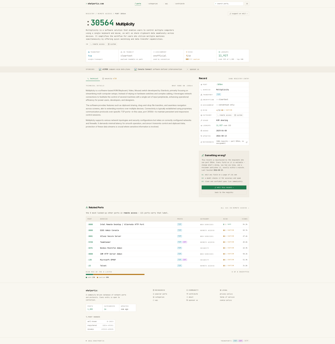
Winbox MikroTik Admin (111, 248)
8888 (90, 230)
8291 (90, 248)
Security (204, 248)
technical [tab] (94, 79)
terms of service (227, 297)
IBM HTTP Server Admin (111, 254)
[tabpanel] (139, 106)
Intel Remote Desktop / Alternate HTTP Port (122, 224)
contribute (179, 4)
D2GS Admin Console (109, 230)
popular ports (161, 294)
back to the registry (224, 192)
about (191, 297)
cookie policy (226, 300)
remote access (130, 213)
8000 (90, 224)
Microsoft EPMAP (108, 260)
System (113, 44)
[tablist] (139, 79)
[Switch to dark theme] (247, 4)
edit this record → (225, 187)
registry (90, 14)
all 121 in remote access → (235, 208)
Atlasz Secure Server (110, 236)
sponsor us (193, 300)
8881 (90, 236)
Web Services (206, 224)
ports (138, 4)
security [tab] (111, 79)
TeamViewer (105, 242)
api (165, 4)
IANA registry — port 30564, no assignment (230, 142)
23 (89, 265)
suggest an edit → (239, 14)
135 (90, 260)
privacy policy (226, 294)
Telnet (103, 265)
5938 (90, 242)
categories (152, 4)
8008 (90, 254)
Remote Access (105, 14)
